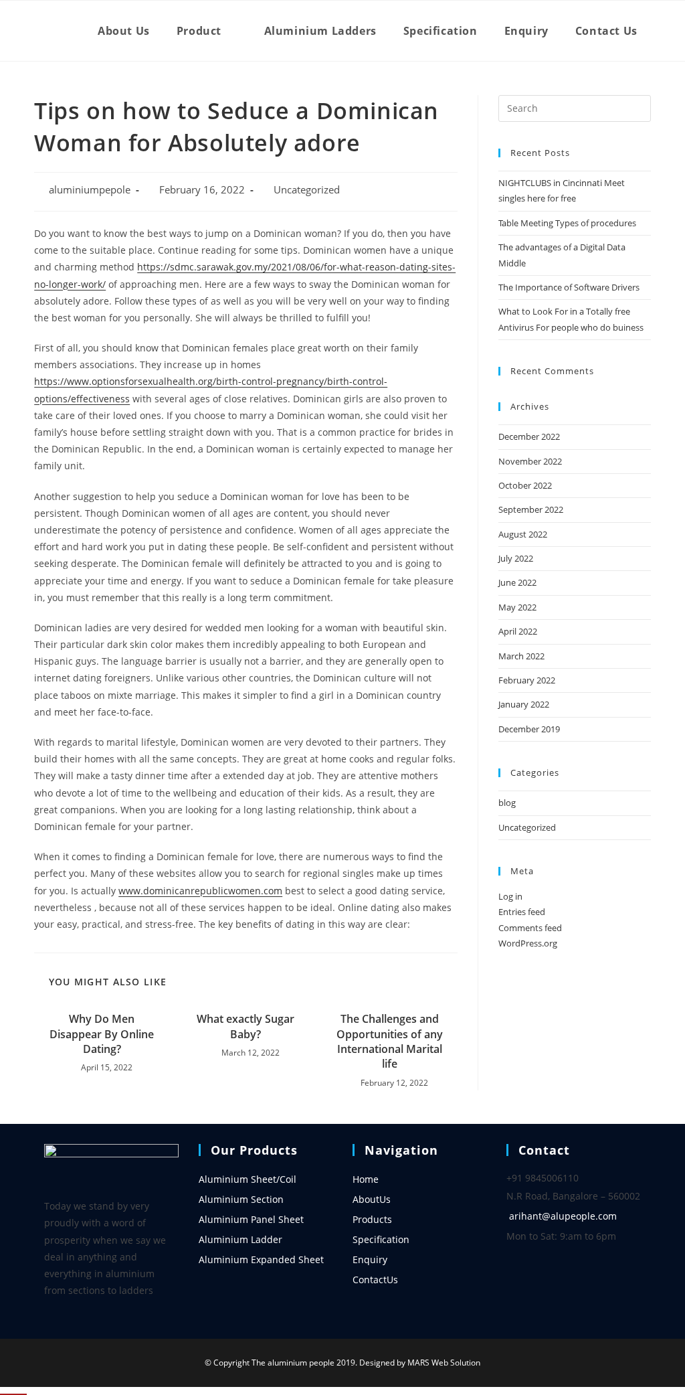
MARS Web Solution (443, 1362)
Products (372, 1219)
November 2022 (530, 461)
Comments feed (530, 928)
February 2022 (526, 680)
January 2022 (523, 704)
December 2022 (529, 436)
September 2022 (530, 509)
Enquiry (370, 1259)
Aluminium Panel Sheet (251, 1219)
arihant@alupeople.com (563, 1216)
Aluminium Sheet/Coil (247, 1179)
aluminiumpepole (89, 189)
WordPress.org (527, 943)
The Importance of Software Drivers (569, 287)
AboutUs (372, 1199)
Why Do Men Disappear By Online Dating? (102, 1033)
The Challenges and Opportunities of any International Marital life (389, 1041)
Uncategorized (307, 189)
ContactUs (375, 1279)
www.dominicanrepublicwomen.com (200, 890)
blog (507, 803)
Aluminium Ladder (240, 1239)
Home (366, 1179)
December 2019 (529, 729)
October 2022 (525, 485)
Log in (510, 896)
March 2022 (521, 656)
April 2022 (517, 631)
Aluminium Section (241, 1199)
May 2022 (517, 607)
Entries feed (521, 912)
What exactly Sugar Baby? (245, 1026)
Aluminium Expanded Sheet (261, 1259)
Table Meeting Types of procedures (567, 223)
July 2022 (515, 558)
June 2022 (517, 582)
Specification (381, 1239)
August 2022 (522, 534)
